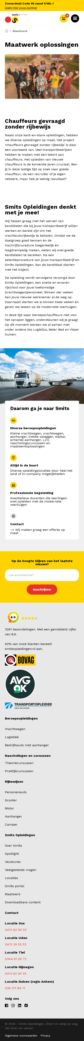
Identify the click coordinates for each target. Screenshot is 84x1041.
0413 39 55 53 (15, 944)
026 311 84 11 (15, 988)
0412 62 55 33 (15, 930)
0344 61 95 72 (16, 959)
